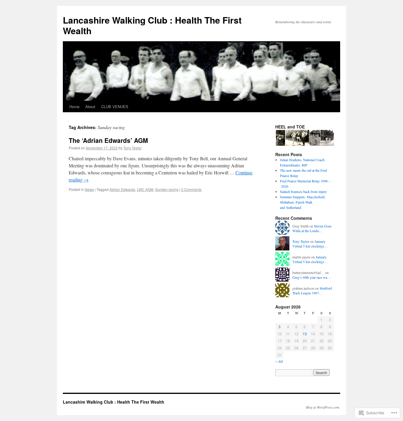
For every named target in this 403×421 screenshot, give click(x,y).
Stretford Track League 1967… (312, 290)
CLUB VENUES (114, 106)
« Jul (279, 361)
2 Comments (191, 189)
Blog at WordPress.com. (323, 407)
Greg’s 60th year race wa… (311, 277)
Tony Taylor (132, 147)
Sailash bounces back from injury (303, 191)
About (90, 106)
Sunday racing (166, 189)
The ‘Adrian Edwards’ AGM (108, 140)
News (89, 189)
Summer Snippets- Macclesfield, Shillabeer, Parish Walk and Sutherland (302, 202)
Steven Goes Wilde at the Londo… (312, 228)
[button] (280, 138)
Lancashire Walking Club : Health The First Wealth (152, 25)
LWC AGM (145, 189)
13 (305, 333)
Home (74, 106)
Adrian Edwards (122, 189)
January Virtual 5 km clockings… (310, 244)
